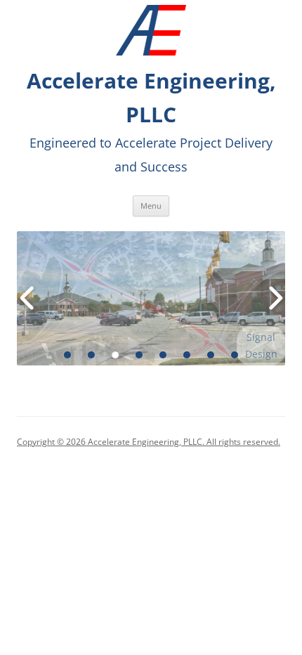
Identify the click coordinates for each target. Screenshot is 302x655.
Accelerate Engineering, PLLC (151, 97)
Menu (151, 205)
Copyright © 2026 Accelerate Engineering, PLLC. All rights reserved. (148, 442)
